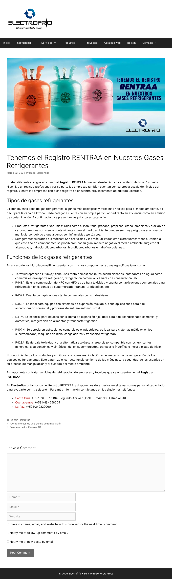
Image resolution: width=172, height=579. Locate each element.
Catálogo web (112, 42)
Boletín (131, 42)
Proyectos (91, 42)
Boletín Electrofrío (20, 419)
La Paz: (20, 406)
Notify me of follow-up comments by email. (39, 532)
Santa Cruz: (23, 398)
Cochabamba (24, 402)
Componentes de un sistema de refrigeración (35, 423)
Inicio (6, 42)
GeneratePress (104, 573)
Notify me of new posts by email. (32, 541)
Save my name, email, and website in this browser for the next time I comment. (64, 524)
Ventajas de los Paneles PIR (25, 427)
